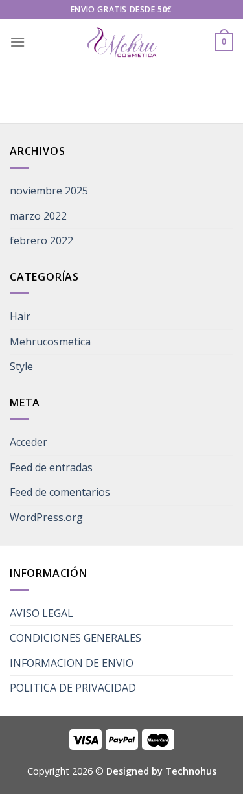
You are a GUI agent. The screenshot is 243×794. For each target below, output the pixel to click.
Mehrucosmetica (50, 341)
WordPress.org (46, 517)
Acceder (28, 442)
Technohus (190, 771)
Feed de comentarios (60, 492)
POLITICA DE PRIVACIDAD (73, 688)
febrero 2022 (41, 240)
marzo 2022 (38, 216)
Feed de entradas (51, 467)
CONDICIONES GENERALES (75, 638)
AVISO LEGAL (41, 613)
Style (21, 366)
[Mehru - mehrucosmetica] (122, 42)
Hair (20, 316)
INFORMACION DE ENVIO (71, 663)
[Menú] (17, 42)
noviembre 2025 (49, 190)
